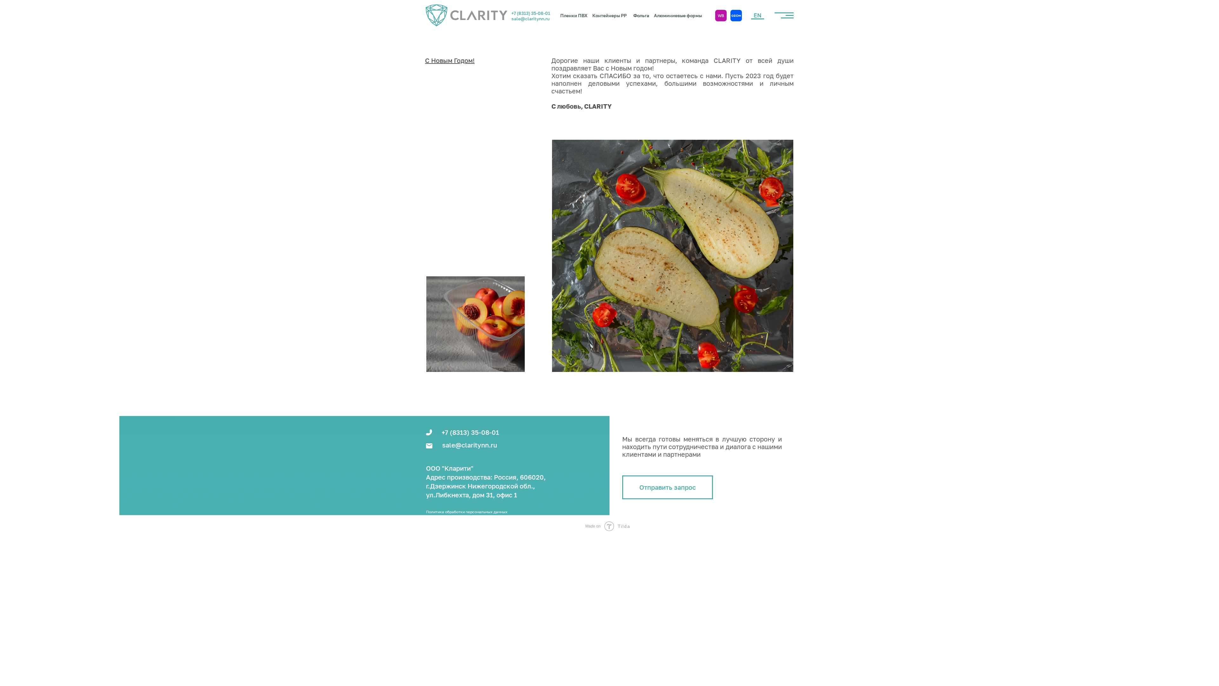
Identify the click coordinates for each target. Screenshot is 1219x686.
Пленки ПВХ (574, 15)
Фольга (641, 15)
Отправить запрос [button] (667, 487)
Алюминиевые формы (678, 15)
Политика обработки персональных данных (467, 511)
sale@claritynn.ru (530, 18)
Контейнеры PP (609, 15)
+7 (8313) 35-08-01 (530, 13)
